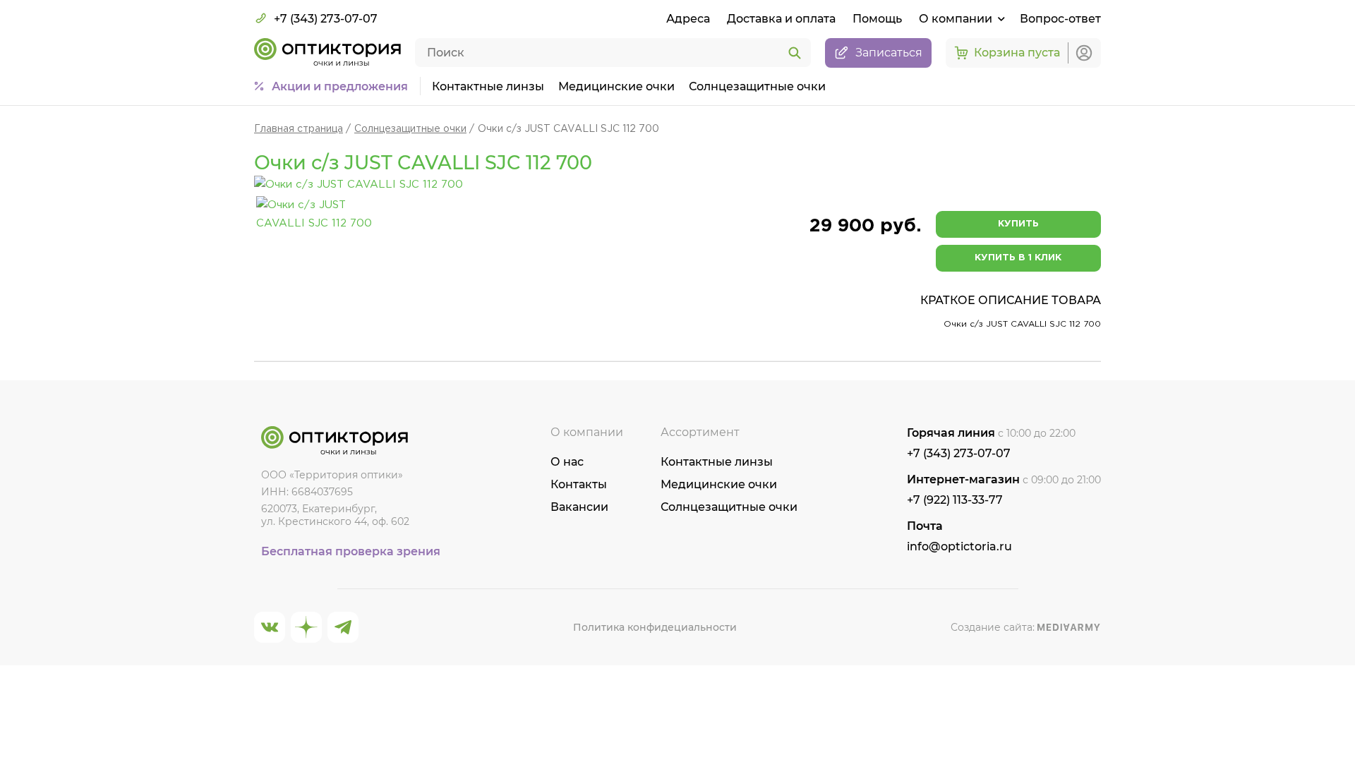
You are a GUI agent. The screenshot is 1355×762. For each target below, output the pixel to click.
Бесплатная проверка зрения (350, 551)
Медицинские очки (616, 86)
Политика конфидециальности (655, 627)
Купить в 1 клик (1018, 258)
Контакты (578, 484)
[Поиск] (794, 54)
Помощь (877, 18)
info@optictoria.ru (959, 546)
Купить (1018, 224)
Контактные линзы (488, 86)
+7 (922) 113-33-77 (955, 500)
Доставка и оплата (781, 18)
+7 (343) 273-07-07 (326, 18)
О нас (567, 461)
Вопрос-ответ (1060, 18)
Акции (340, 86)
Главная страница (298, 129)
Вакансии (579, 507)
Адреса (688, 18)
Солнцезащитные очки (757, 86)
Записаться (888, 52)
